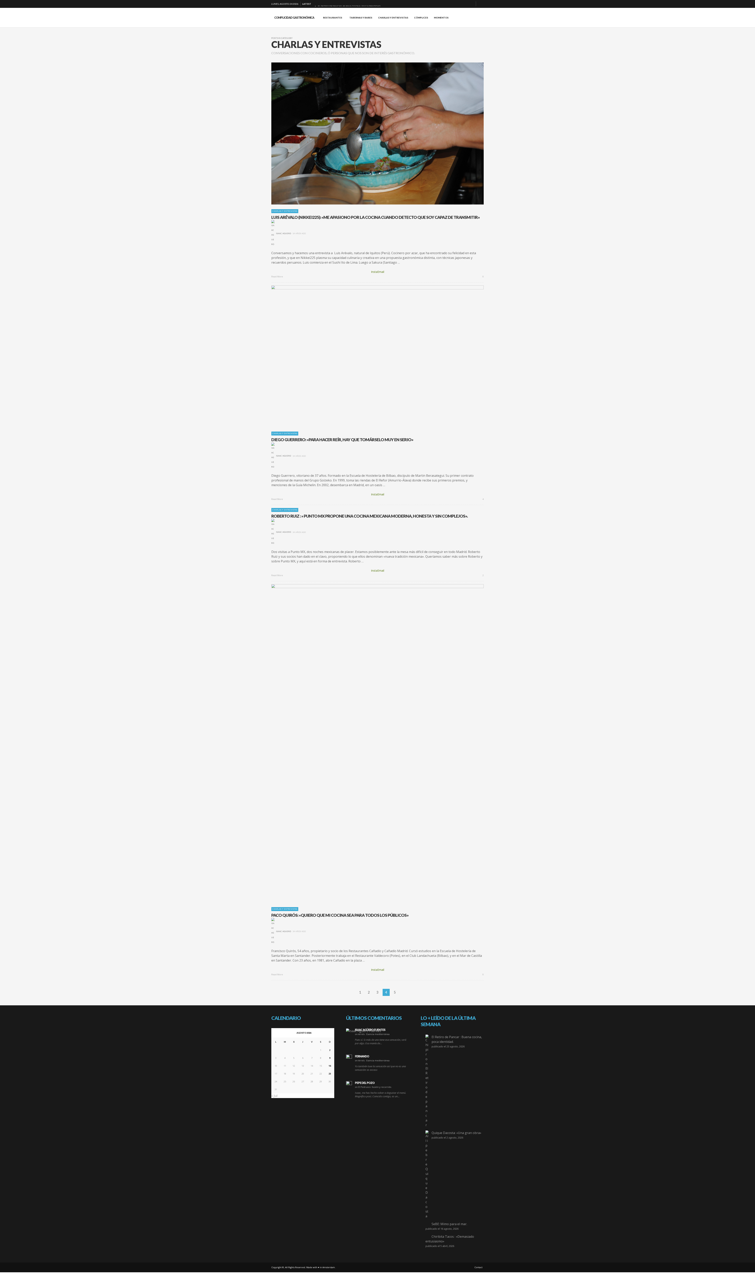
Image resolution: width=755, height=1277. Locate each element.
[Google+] (459, 4)
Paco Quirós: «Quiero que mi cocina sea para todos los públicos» (340, 915)
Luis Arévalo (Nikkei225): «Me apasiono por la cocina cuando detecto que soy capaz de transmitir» (375, 217)
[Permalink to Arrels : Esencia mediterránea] (363, 1030)
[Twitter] (471, 4)
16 (330, 1065)
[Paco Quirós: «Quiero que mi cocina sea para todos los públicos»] (371, 743)
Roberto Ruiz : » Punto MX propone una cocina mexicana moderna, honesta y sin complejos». (369, 515)
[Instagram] (465, 4)
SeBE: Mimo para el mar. (449, 1224)
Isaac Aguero (283, 233)
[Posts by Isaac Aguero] (272, 233)
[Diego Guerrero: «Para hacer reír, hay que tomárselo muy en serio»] (371, 356)
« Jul (274, 1096)
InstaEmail (377, 272)
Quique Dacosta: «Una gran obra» (456, 1133)
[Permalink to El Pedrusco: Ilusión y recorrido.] (349, 1084)
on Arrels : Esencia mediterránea (372, 1034)
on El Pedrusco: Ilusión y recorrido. (373, 1086)
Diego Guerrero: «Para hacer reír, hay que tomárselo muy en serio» (342, 439)
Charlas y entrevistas (284, 211)
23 (330, 1073)
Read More (277, 276)
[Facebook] (452, 4)
